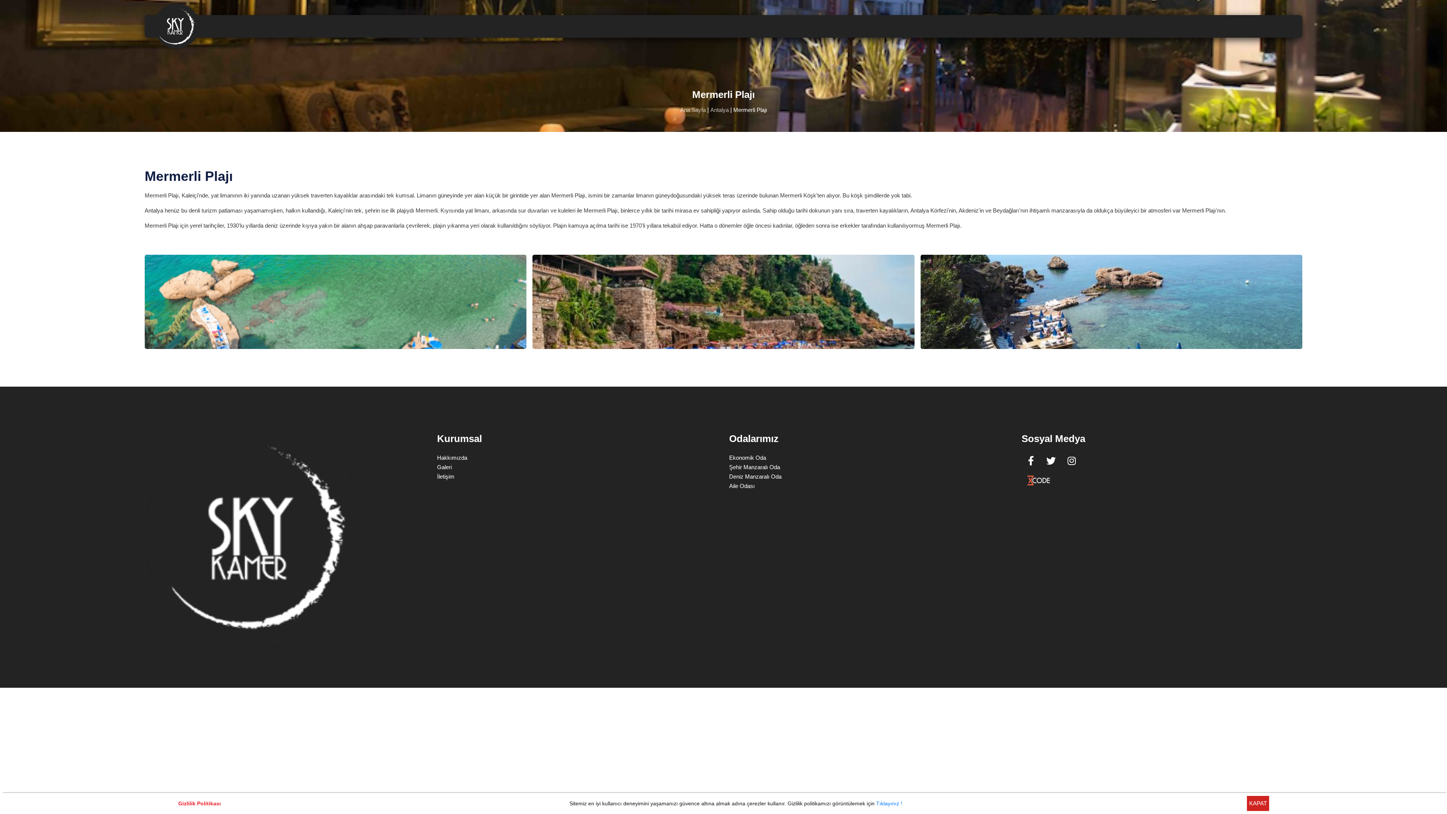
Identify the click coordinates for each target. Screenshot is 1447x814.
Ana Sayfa (693, 110)
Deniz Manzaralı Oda (755, 476)
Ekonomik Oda (747, 457)
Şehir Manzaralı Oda (754, 467)
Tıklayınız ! (889, 803)
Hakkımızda (452, 457)
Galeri (444, 467)
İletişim (445, 476)
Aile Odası (742, 486)
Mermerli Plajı (750, 110)
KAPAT (1258, 803)
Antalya (719, 110)
